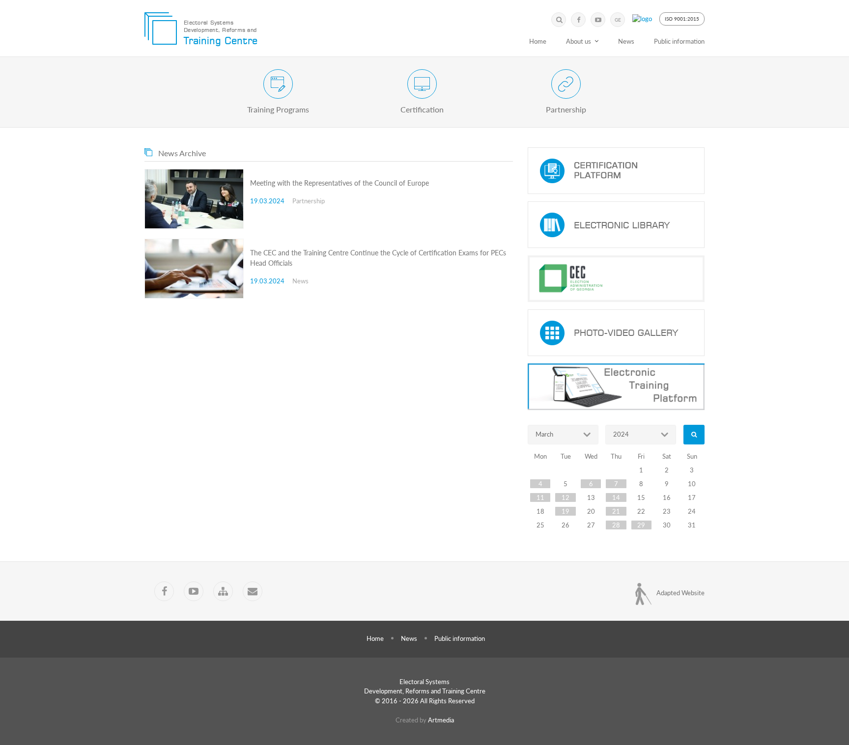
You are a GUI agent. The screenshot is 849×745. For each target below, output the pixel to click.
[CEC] (616, 278)
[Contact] (252, 591)
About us (578, 41)
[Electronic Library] (616, 224)
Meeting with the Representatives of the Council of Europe (339, 183)
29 (641, 525)
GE (618, 20)
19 (565, 511)
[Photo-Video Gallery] (616, 332)
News (626, 41)
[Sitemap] (223, 591)
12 (565, 497)
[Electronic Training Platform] (616, 386)
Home (537, 41)
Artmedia (441, 720)
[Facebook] (578, 19)
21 (616, 511)
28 (616, 525)
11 (540, 497)
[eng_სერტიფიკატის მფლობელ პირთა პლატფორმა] (616, 170)
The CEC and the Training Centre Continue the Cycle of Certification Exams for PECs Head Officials (378, 257)
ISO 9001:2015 (682, 19)
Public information (679, 41)
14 (616, 497)
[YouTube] (598, 19)
